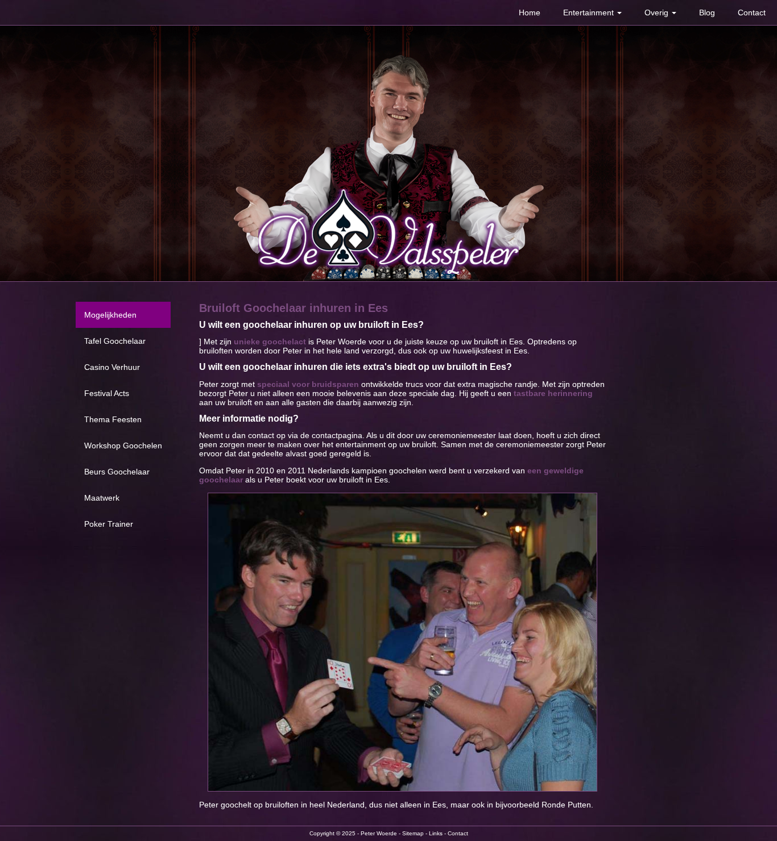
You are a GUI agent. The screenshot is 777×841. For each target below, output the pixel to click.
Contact (752, 12)
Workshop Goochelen (123, 445)
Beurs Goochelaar (117, 471)
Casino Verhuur (112, 367)
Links (436, 833)
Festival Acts (106, 393)
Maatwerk (101, 497)
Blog (707, 12)
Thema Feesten (113, 419)
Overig (657, 12)
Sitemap (413, 833)
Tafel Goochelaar (115, 340)
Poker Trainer (108, 523)
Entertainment (589, 12)
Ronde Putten (566, 804)
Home (529, 12)
